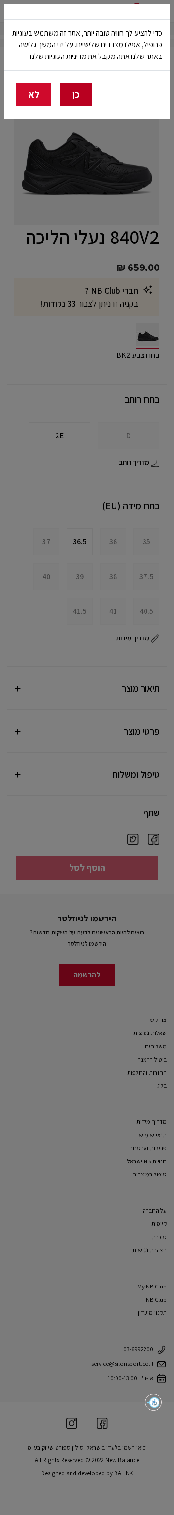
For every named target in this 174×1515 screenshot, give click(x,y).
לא (34, 94)
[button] (153, 1402)
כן (76, 94)
